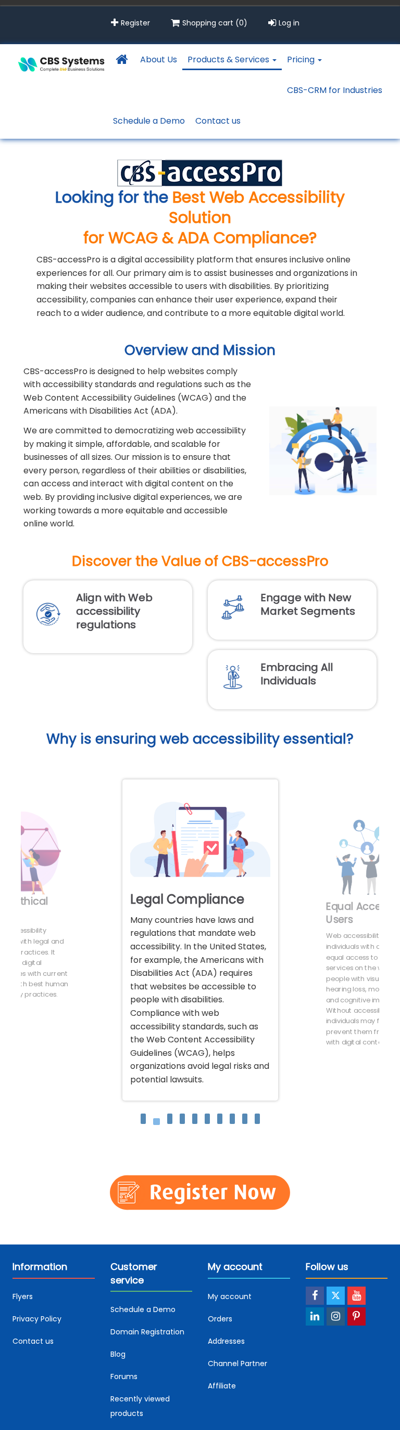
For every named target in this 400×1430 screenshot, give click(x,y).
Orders (220, 1319)
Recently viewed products (140, 1406)
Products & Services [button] (229, 59)
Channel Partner (237, 1363)
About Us (158, 59)
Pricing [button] (302, 59)
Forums (124, 1376)
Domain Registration (147, 1332)
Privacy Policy (36, 1319)
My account (230, 1296)
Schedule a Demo (149, 121)
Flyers (22, 1296)
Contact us (218, 121)
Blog (118, 1354)
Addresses (226, 1341)
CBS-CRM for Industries (334, 90)
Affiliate (222, 1386)
